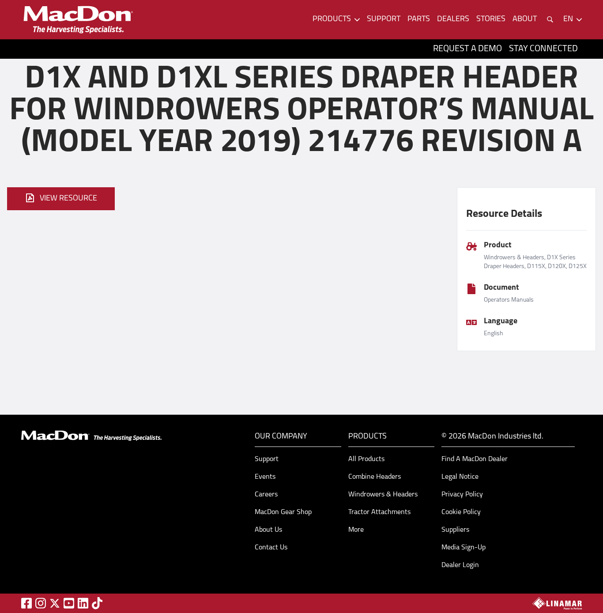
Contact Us (271, 547)
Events (265, 477)
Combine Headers (374, 477)
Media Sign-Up (463, 547)
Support (383, 19)
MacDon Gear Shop (283, 512)
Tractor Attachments (379, 512)
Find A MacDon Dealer (474, 459)
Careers (266, 494)
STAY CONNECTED (543, 49)
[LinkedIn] (83, 603)
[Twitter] (54, 603)
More (356, 530)
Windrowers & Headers (383, 494)
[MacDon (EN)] (77, 19)
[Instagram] (40, 603)
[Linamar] (557, 603)
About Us (268, 530)
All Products (366, 459)
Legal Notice (460, 477)
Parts (418, 19)
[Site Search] (550, 19)
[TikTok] (97, 603)
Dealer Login (460, 565)
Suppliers (455, 530)
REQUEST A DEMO (467, 49)
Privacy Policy (462, 494)
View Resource (68, 199)
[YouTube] (69, 603)
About (525, 19)
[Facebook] (26, 603)
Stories (490, 19)
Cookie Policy (461, 512)
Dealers (453, 19)
